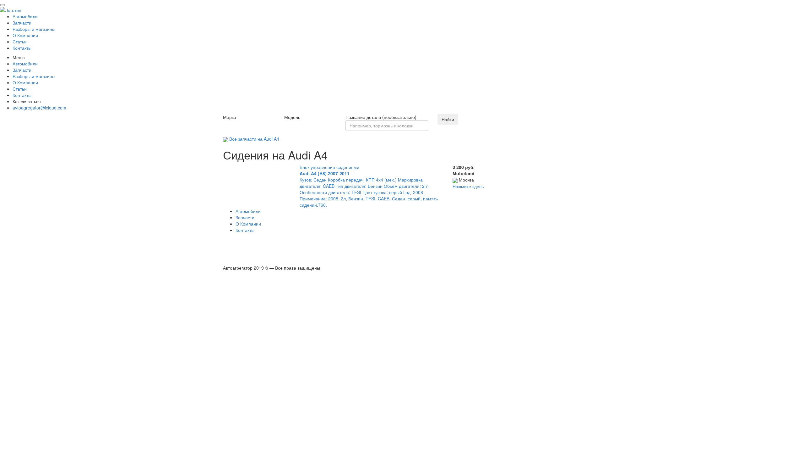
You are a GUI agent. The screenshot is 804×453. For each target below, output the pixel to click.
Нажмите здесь (468, 186)
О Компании (25, 35)
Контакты (22, 48)
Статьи (20, 41)
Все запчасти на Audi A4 (253, 139)
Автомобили (25, 16)
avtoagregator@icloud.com (39, 107)
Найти (448, 119)
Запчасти (22, 23)
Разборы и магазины (34, 29)
